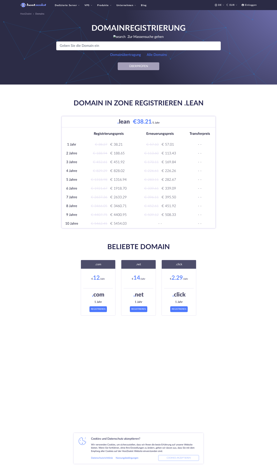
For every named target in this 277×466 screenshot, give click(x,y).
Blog (143, 5)
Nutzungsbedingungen (127, 458)
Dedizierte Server (66, 5)
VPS (87, 5)
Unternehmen (124, 5)
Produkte (103, 5)
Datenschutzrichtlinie (102, 458)
